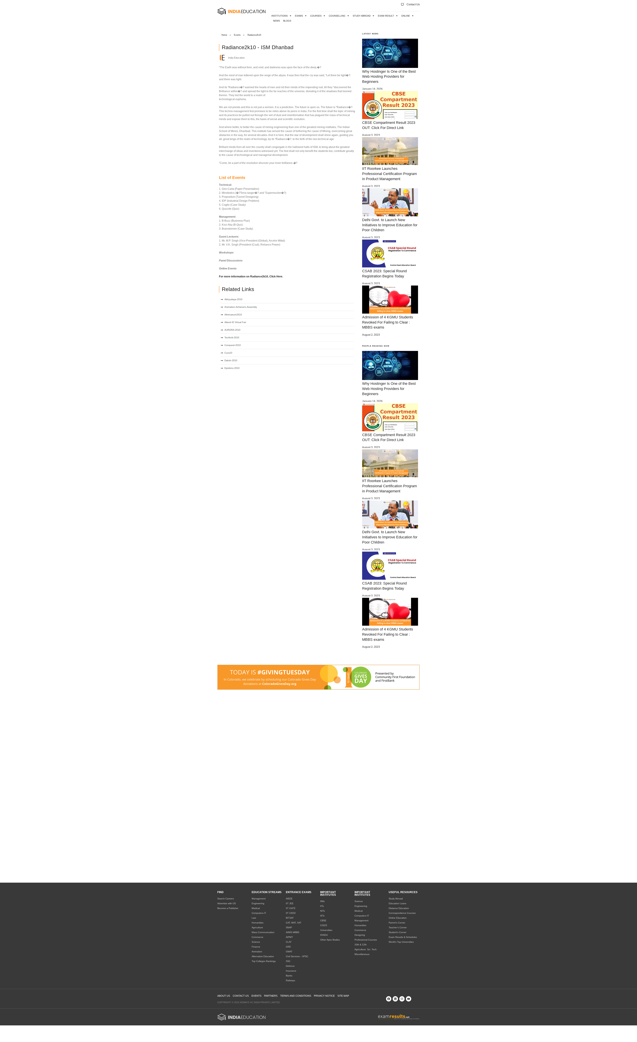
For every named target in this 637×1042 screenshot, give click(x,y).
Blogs (287, 20)
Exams (299, 15)
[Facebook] (388, 998)
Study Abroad (362, 15)
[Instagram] (402, 998)
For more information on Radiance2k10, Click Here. (251, 276)
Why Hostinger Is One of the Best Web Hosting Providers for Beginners (389, 76)
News (276, 20)
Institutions (279, 15)
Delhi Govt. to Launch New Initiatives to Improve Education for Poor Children (389, 225)
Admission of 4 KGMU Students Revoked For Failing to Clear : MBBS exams (387, 322)
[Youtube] (408, 998)
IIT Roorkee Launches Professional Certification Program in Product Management (389, 174)
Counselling (337, 15)
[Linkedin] (395, 998)
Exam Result (386, 15)
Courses (315, 15)
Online (405, 15)
